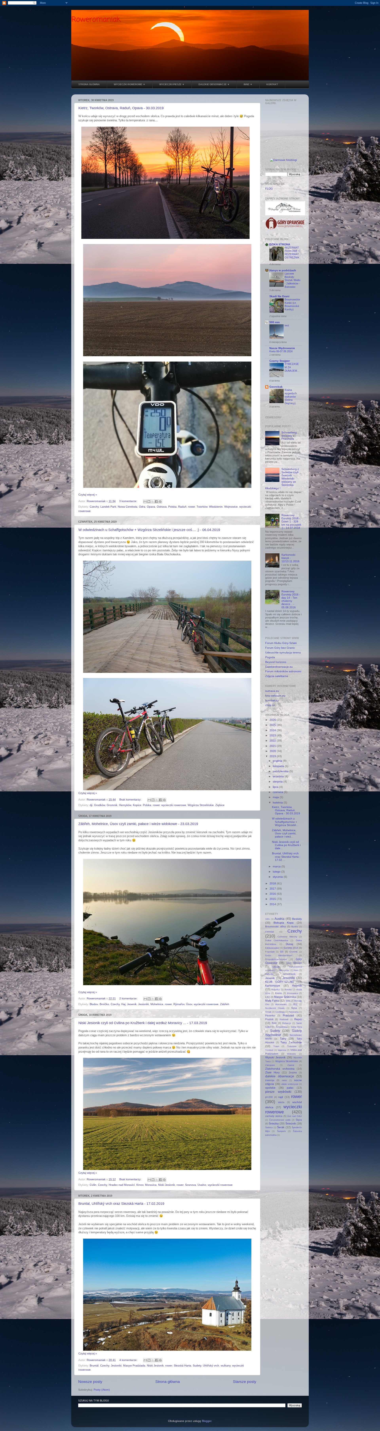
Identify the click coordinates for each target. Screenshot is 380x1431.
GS (281, 951)
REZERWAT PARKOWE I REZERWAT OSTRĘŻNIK (292, 252)
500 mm (274, 322)
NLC (295, 1004)
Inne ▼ (248, 84)
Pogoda (270, 657)
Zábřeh (224, 1004)
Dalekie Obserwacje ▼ (214, 84)
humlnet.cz (272, 700)
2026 (273, 719)
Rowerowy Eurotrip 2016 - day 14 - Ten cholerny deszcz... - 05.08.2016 (290, 599)
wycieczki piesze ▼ (171, 84)
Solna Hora (296, 1027)
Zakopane (270, 1065)
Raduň (182, 506)
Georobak (276, 386)
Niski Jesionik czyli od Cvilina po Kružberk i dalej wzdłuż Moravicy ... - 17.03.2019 (142, 1023)
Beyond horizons (275, 662)
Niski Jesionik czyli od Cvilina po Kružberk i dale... (286, 845)
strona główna (89, 84)
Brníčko (104, 1004)
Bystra (294, 926)
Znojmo (293, 1072)
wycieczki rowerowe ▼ (129, 84)
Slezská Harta (182, 1365)
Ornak (268, 1012)
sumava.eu (272, 690)
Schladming (281, 1027)
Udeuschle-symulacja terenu (283, 652)
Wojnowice (231, 506)
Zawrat (290, 1065)
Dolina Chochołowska (276, 940)
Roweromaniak (95, 19)
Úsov (189, 1004)
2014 (273, 904)
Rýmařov (178, 1004)
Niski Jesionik (166, 1184)
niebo (284, 1080)
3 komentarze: (128, 501)
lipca (276, 786)
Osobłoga (280, 1012)
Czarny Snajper (279, 360)
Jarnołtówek (288, 974)
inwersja (269, 1080)
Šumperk (281, 1131)
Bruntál (94, 1365)
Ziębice (219, 805)
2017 (273, 888)
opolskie (270, 1087)
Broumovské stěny (275, 926)
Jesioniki (143, 1004)
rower (191, 506)
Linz (267, 997)
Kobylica (276, 989)
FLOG (269, 188)
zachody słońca (273, 1116)
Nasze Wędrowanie (282, 348)
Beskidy (297, 918)
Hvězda (269, 974)
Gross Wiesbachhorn (278, 955)
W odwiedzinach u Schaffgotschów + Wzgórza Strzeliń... (285, 821)
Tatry (283, 1038)
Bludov (94, 1004)
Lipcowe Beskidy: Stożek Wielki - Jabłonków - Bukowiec (292, 280)
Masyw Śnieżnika (285, 996)
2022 (273, 740)
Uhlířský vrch (211, 1365)
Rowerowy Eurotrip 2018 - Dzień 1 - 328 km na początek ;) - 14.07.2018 (291, 522)
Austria (279, 918)
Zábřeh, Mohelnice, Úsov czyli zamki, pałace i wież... (284, 833)
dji (91, 805)
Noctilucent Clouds (275, 1008)
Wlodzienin (216, 506)
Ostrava (162, 506)
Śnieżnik (290, 1123)
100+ (267, 919)
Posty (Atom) (102, 1389)
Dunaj (289, 944)
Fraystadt (270, 952)
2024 (273, 730)
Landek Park (108, 506)
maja (276, 797)
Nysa (294, 1008)
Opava (151, 506)
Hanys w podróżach (282, 270)
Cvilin (93, 1184)
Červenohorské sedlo (280, 1120)
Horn (296, 970)
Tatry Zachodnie (291, 1042)
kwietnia (278, 802)
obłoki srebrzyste (289, 1084)
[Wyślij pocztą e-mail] (145, 501)
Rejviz (298, 1019)
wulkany (226, 1365)
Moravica (151, 1184)
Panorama (293, 1012)
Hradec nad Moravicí (122, 1184)
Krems (278, 993)
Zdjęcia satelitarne (276, 676)
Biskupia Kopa (284, 922)
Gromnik (112, 805)
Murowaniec (281, 1004)
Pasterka (270, 1015)
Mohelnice (156, 1004)
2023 (273, 735)
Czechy (94, 506)
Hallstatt (275, 967)
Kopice (137, 805)
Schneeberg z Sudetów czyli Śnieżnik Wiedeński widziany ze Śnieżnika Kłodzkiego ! (282, 479)
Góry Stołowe (294, 963)
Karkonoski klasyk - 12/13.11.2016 (290, 558)
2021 (273, 745)
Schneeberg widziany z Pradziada (289, 435)
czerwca (278, 792)
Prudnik (269, 1019)
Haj (123, 1004)
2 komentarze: (128, 998)
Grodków (99, 805)
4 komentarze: (128, 1360)
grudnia (278, 760)
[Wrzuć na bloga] (149, 501)
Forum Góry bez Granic (280, 647)
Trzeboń (269, 1050)
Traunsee (291, 1046)
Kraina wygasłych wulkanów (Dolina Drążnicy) (291, 396)
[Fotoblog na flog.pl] (283, 160)
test (287, 325)
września (279, 776)
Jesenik (132, 1004)
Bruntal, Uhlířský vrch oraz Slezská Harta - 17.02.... (286, 856)
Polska (172, 506)
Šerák (280, 1127)
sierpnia (278, 781)
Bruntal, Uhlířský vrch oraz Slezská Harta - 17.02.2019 (121, 1204)
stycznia (278, 876)
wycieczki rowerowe (173, 805)
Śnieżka (274, 1123)
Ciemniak (269, 932)
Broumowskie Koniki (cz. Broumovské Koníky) (292, 304)
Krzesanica (292, 993)
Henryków (125, 805)
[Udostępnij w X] (153, 501)
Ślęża (299, 1120)
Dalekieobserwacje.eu (279, 666)
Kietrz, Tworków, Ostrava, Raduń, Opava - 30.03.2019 (121, 108)
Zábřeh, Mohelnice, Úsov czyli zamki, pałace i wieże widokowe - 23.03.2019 (138, 824)
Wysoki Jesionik (275, 1057)
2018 (273, 883)
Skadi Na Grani (279, 296)
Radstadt (284, 1019)
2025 (273, 725)
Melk (288, 1001)
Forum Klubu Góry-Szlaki (281, 643)
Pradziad (288, 1015)
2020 (273, 751)
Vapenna (282, 1050)
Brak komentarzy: (130, 799)
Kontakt (272, 84)
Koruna (288, 989)
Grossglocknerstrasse (276, 959)
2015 (273, 898)
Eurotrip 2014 (291, 948)
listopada (279, 766)
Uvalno (202, 1184)
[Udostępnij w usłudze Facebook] (156, 501)
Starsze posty (244, 1382)
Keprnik (297, 985)
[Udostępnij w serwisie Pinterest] (160, 501)
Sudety (197, 1365)
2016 (273, 893)
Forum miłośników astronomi (283, 671)
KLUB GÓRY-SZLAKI (279, 981)
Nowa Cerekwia (127, 506)
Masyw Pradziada (134, 1365)
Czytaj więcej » (87, 494)
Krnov (139, 1184)
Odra (142, 506)
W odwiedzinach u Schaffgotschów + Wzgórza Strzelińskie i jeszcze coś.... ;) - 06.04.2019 (149, 530)
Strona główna (167, 1382)
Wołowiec (291, 1054)
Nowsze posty (90, 1382)
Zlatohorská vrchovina (279, 1068)
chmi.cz (270, 705)
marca (277, 866)
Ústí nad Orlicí (294, 1116)
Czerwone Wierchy (287, 936)
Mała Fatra (272, 1000)
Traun (276, 1046)
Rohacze (286, 1023)
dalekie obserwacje (279, 1076)
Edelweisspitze (272, 948)
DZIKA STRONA (279, 244)
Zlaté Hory (272, 1072)
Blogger (206, 1421)
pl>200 (269, 1097)
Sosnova (190, 1184)
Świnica (269, 1127)
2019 (273, 756)
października (281, 771)
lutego (277, 871)
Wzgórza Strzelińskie (201, 805)
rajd (280, 1097)
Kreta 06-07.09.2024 (281, 351)
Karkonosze (272, 985)
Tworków (202, 506)
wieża (281, 1102)
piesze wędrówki (278, 1091)
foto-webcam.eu (275, 695)
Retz (274, 1023)
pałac (290, 1087)
